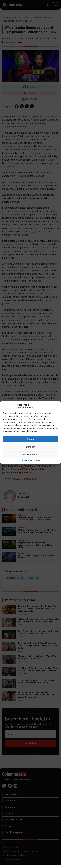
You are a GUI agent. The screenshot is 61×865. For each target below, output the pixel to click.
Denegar (30, 446)
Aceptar (31, 439)
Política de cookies (31, 460)
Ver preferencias (30, 454)
